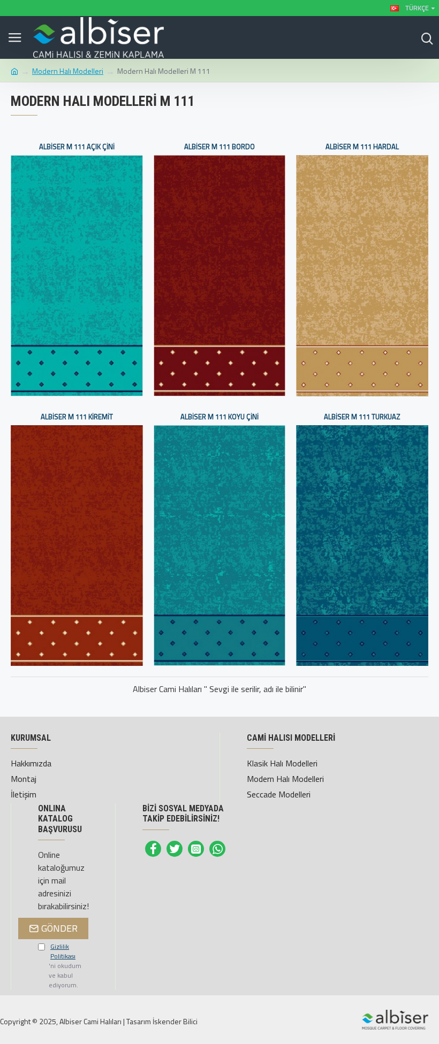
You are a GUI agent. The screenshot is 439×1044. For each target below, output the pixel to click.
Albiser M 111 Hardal (362, 146)
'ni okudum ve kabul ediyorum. (65, 966)
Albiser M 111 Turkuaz (362, 416)
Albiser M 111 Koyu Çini (219, 416)
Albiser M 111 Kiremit (77, 416)
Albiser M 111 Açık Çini (77, 146)
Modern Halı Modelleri (67, 70)
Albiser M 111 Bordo (219, 146)
